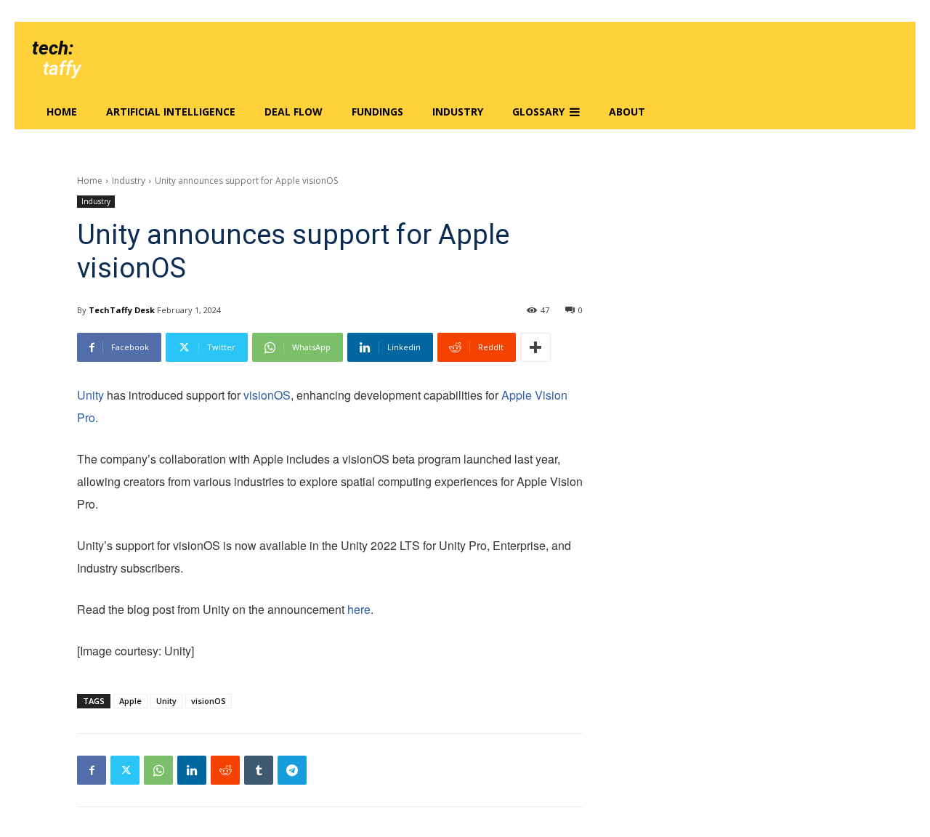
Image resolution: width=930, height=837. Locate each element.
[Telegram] (292, 770)
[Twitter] (125, 770)
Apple (130, 700)
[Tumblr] (258, 770)
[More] (535, 347)
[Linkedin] (191, 770)
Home (89, 180)
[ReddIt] (225, 770)
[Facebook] (91, 770)
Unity (90, 395)
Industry (128, 180)
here (359, 609)
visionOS (267, 395)
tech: (52, 48)
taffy (62, 68)
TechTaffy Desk (122, 309)
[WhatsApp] (158, 770)
